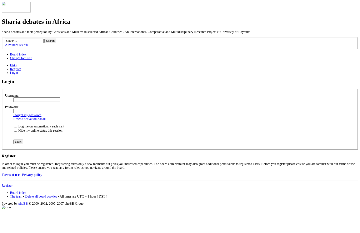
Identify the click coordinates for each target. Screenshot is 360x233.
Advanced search (16, 45)
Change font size (21, 58)
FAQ (13, 65)
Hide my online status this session (40, 130)
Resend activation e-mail (29, 119)
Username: (12, 95)
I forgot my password (27, 115)
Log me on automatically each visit (41, 126)
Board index (18, 54)
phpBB (23, 203)
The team (16, 196)
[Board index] (16, 11)
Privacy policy (32, 174)
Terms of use (11, 174)
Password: (12, 107)
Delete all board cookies (41, 196)
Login (14, 72)
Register (15, 69)
